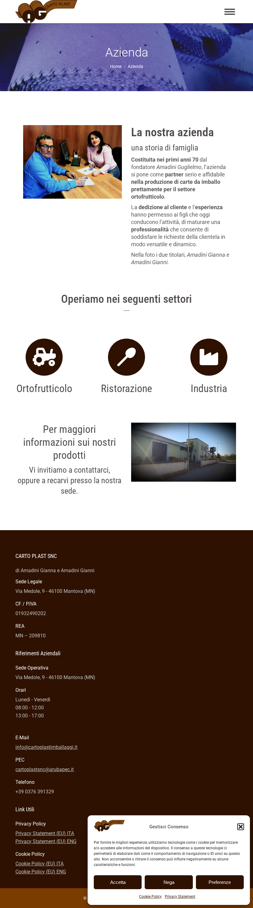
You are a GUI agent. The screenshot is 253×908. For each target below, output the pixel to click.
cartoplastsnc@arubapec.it (44, 769)
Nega (169, 882)
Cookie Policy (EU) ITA (39, 864)
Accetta (118, 882)
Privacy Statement (180, 896)
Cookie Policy (150, 896)
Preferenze (220, 882)
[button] (241, 827)
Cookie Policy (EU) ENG (40, 872)
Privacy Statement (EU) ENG (46, 841)
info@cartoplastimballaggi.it (46, 747)
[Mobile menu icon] (230, 11)
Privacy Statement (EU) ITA (44, 833)
